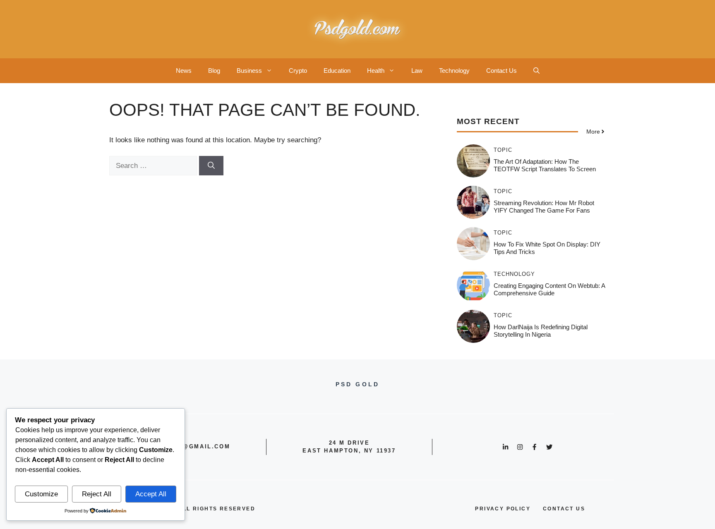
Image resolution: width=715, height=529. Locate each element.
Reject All (96, 494)
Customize (41, 494)
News (184, 70)
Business (249, 70)
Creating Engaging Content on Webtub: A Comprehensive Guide (549, 289)
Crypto (298, 70)
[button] (536, 70)
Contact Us (501, 70)
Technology (454, 70)
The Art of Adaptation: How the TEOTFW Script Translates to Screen (545, 165)
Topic (503, 150)
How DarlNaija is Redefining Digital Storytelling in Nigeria (541, 330)
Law (416, 70)
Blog (214, 70)
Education (337, 70)
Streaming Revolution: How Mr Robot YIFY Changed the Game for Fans (544, 206)
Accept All (150, 494)
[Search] (211, 166)
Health (375, 70)
